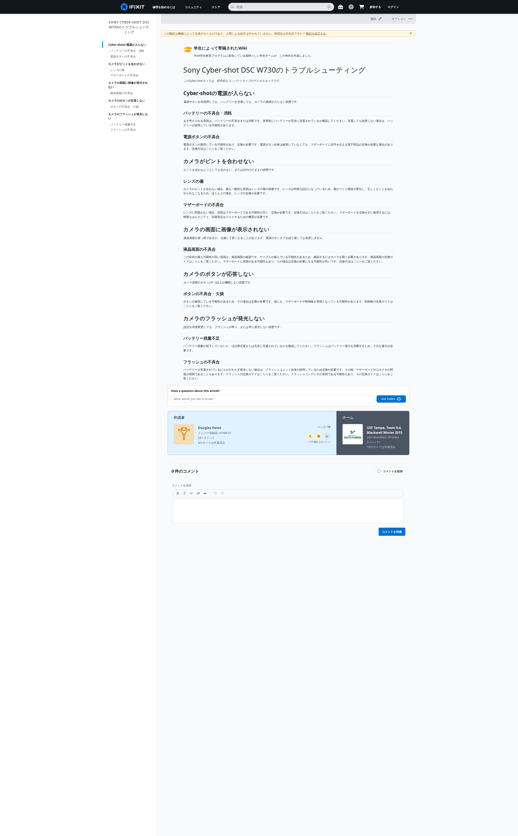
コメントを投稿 (392, 532)
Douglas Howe (209, 427)
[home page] (132, 7)
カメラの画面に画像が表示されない (128, 85)
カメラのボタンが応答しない (126, 100)
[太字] (177, 493)
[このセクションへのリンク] (181, 94)
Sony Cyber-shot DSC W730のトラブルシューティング (129, 27)
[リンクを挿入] (198, 493)
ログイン (393, 7)
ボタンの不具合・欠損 (124, 106)
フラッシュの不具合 (123, 130)
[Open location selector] (351, 7)
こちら (210, 149)
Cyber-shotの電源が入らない (127, 45)
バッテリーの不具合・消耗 (127, 51)
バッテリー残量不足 (123, 124)
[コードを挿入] (191, 493)
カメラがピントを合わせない (126, 64)
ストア (216, 7)
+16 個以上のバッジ (319, 441)
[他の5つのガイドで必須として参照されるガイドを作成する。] (310, 436)
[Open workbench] (340, 7)
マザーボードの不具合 (124, 75)
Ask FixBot (388, 399)
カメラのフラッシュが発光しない (128, 116)
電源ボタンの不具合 (123, 56)
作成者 (179, 417)
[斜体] (184, 493)
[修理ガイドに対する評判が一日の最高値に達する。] (318, 436)
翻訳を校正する (316, 33)
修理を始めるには (164, 7)
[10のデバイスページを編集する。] (327, 436)
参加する (375, 7)
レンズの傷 (117, 70)
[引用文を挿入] (205, 493)
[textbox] (288, 511)
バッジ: (323, 427)
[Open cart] (362, 7)
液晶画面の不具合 (121, 93)
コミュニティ (193, 7)
